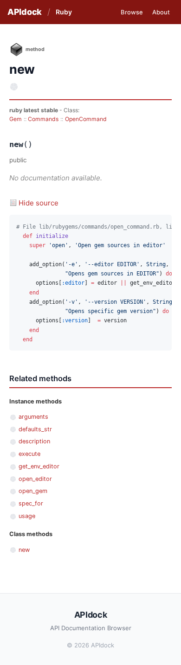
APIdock (24, 12)
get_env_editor (39, 466)
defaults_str (35, 429)
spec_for (31, 503)
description (34, 441)
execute (29, 453)
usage (27, 515)
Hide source (38, 202)
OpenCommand (86, 118)
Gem (15, 118)
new (24, 549)
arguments (33, 416)
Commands (43, 118)
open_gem (33, 490)
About (161, 12)
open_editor (35, 478)
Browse (132, 12)
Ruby (64, 12)
